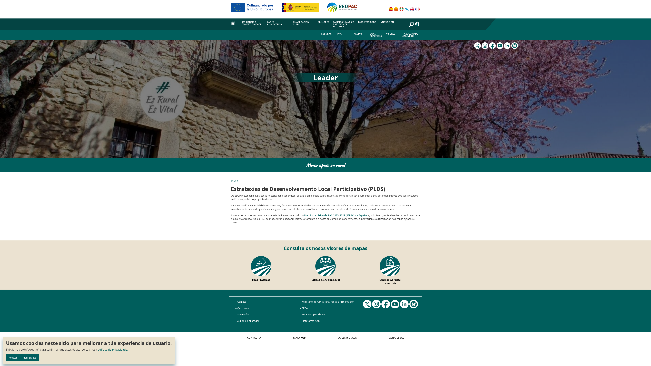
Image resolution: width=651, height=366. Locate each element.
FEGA (305, 308)
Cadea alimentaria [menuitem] (274, 23)
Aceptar (13, 357)
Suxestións (243, 314)
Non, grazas (29, 357)
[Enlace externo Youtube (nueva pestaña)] (500, 45)
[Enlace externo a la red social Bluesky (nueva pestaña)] (515, 45)
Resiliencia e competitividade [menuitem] (251, 23)
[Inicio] (343, 8)
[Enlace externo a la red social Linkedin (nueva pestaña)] (507, 45)
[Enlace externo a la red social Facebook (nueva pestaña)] (493, 45)
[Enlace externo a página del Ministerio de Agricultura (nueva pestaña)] (301, 8)
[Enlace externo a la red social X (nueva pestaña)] (478, 45)
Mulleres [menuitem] (323, 22)
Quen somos (244, 308)
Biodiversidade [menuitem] (367, 22)
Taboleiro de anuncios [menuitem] (410, 34)
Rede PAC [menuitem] (326, 33)
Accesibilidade (347, 337)
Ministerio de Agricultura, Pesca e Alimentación (328, 301)
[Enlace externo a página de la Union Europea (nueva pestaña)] (254, 8)
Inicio (234, 181)
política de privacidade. (113, 349)
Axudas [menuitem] (358, 33)
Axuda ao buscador (248, 320)
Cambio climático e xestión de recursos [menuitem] (343, 24)
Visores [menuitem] (390, 33)
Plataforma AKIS (311, 320)
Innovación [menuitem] (387, 22)
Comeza (241, 301)
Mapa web (299, 337)
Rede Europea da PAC (314, 314)
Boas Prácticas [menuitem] (376, 34)
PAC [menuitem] (339, 33)
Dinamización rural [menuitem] (300, 23)
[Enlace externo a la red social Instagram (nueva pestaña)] (485, 45)
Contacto (254, 337)
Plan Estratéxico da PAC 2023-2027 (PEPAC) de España (335, 215)
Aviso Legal (396, 337)
